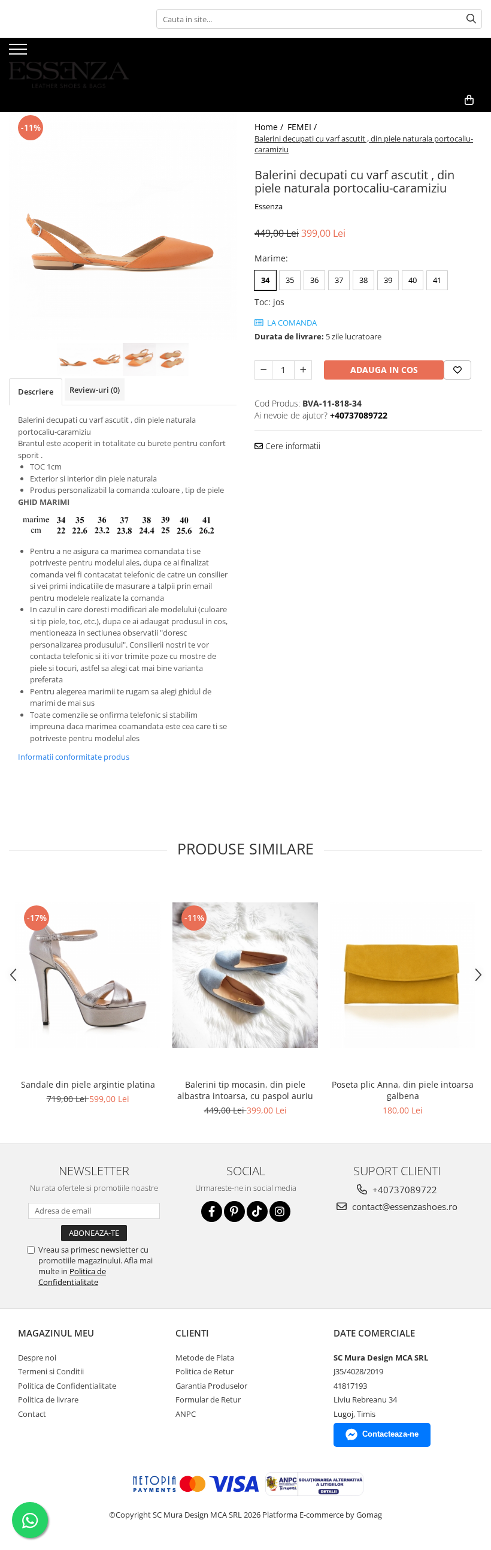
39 (388, 280)
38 (363, 280)
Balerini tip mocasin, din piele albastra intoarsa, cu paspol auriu (245, 1090)
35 (290, 280)
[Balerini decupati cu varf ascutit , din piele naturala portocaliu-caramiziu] (123, 226)
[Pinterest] (234, 1211)
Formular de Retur (208, 1399)
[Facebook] (211, 1211)
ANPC (185, 1413)
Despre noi (37, 1357)
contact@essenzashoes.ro (403, 1206)
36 (314, 280)
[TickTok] (257, 1211)
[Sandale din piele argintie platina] (87, 975)
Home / (270, 127)
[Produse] (19, 53)
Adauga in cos (384, 369)
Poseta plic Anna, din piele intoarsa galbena (403, 1090)
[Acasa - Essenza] (69, 63)
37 (339, 280)
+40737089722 (403, 1190)
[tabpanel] (123, 226)
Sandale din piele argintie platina (88, 1084)
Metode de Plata (204, 1357)
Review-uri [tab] (94, 389)
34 (265, 280)
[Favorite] (457, 370)
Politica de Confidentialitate (72, 1276)
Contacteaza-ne (390, 1433)
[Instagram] (279, 1211)
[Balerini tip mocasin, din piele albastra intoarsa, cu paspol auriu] (245, 975)
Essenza (268, 206)
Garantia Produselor (211, 1385)
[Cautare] (471, 19)
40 (412, 280)
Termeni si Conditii (51, 1371)
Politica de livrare (48, 1399)
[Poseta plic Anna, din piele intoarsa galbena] (402, 975)
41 (437, 280)
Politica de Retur (204, 1371)
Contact (32, 1413)
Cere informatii (291, 446)
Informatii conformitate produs (73, 756)
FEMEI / (303, 127)
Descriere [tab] (35, 391)
